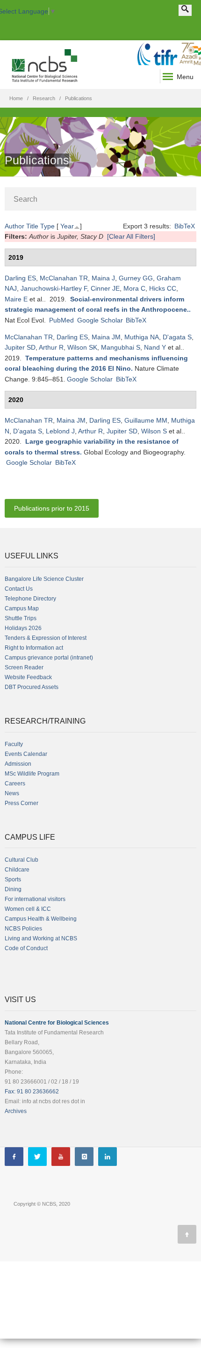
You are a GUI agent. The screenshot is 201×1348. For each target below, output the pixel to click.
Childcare (17, 869)
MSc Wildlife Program (32, 773)
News (12, 793)
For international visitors (35, 899)
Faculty (14, 744)
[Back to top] (187, 1234)
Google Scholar (100, 320)
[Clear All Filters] (131, 236)
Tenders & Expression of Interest (45, 638)
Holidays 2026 (23, 628)
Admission (18, 764)
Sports (13, 879)
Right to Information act (34, 648)
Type (47, 226)
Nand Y (155, 347)
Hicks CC (162, 288)
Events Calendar (26, 754)
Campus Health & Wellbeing (41, 919)
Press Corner (21, 803)
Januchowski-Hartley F (54, 288)
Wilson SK (82, 347)
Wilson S (154, 431)
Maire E (16, 299)
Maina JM (106, 337)
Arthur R (51, 347)
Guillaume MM (145, 420)
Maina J (103, 278)
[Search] (185, 10)
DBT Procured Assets (31, 687)
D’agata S (27, 431)
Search (25, 199)
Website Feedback (28, 677)
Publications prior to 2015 (51, 508)
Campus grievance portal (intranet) (49, 657)
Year (67, 226)
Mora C (134, 288)
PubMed (61, 320)
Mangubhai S (120, 347)
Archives (16, 1111)
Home (16, 98)
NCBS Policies (23, 928)
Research (44, 98)
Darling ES (20, 278)
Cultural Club (21, 860)
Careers (15, 783)
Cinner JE (105, 288)
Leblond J (60, 431)
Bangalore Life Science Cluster (44, 579)
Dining (13, 889)
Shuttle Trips (20, 618)
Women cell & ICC (28, 909)
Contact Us (19, 589)
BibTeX (184, 226)
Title (32, 226)
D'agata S (177, 337)
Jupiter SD (20, 347)
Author (14, 226)
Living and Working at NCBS (41, 938)
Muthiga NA (141, 337)
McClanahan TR (64, 278)
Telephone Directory (30, 598)
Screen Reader (24, 667)
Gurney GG (136, 278)
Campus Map (22, 608)
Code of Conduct (26, 948)
